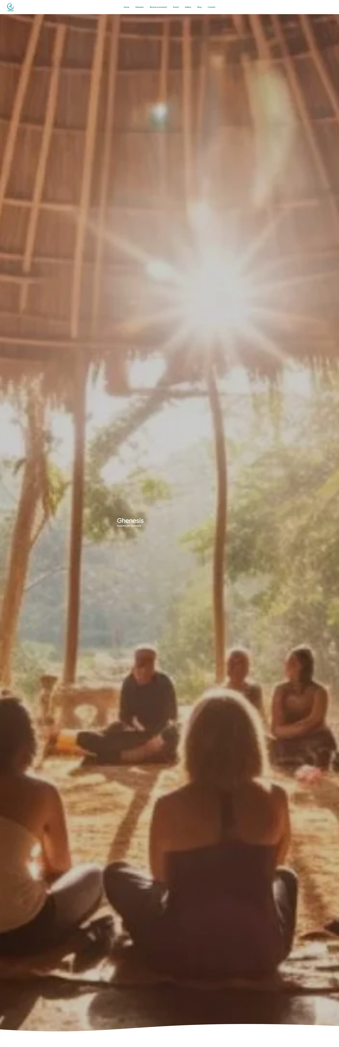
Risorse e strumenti (158, 7)
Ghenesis (139, 7)
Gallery (188, 7)
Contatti (211, 7)
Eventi (176, 7)
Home (126, 7)
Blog (199, 7)
